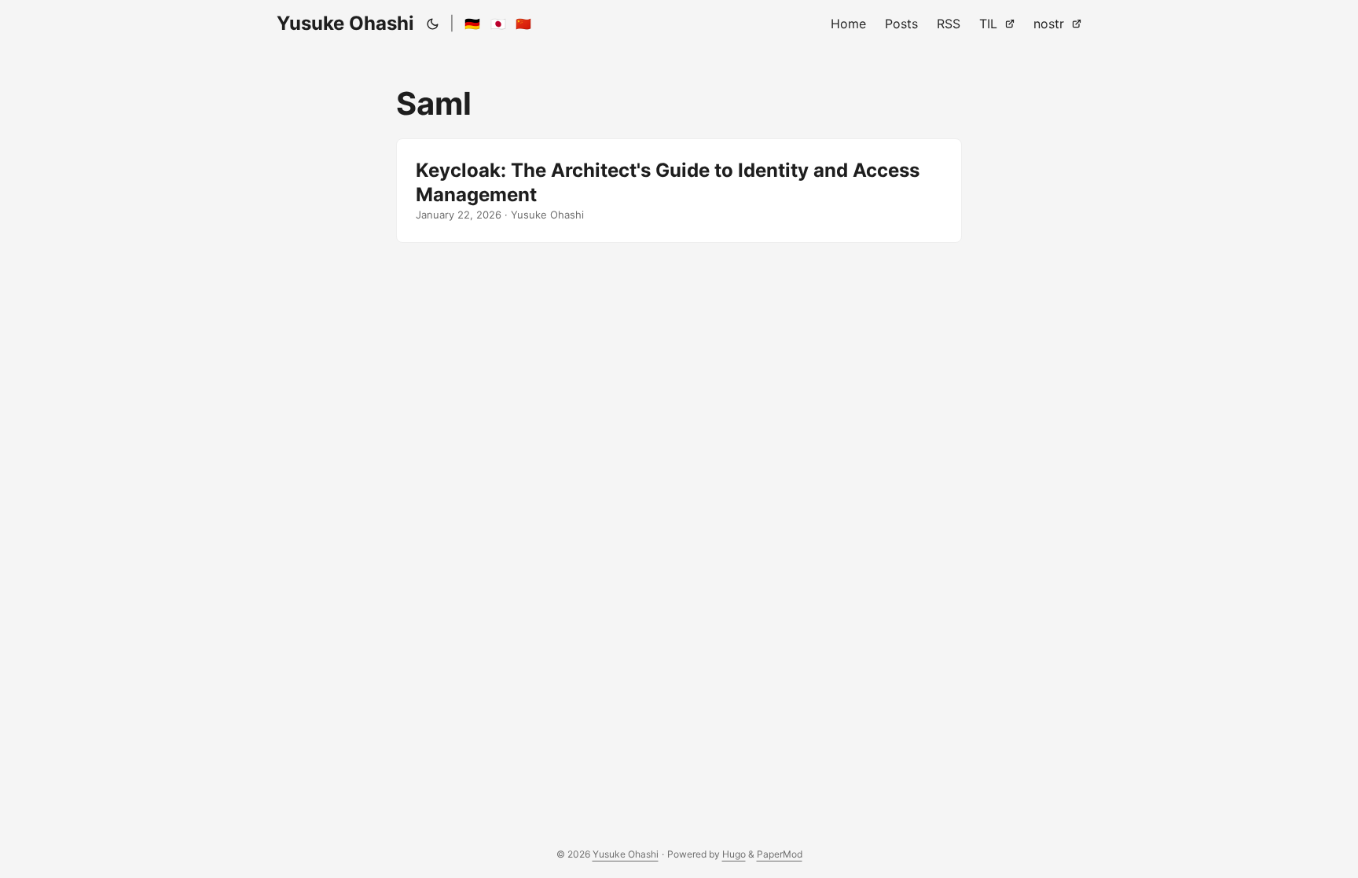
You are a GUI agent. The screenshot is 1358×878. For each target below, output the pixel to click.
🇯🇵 (498, 23)
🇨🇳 (523, 23)
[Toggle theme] (433, 23)
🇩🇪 (472, 23)
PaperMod (779, 854)
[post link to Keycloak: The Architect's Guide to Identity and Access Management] (679, 190)
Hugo (734, 854)
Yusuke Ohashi (345, 23)
